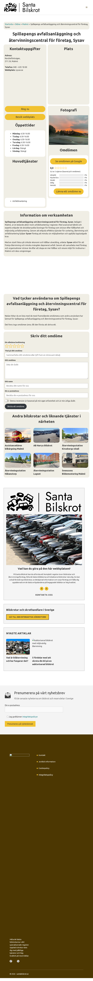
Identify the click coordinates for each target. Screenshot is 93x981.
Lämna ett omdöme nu (68, 191)
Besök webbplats (25, 116)
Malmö (25, 24)
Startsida (9, 24)
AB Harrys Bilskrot (42, 445)
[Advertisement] (25, 89)
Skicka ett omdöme (15, 406)
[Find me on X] (18, 961)
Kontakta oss (44, 595)
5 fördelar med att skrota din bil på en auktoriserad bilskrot (43, 660)
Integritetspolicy (46, 775)
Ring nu (25, 109)
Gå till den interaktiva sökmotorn (27, 617)
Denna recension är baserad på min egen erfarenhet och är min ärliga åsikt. (42, 401)
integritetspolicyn (30, 717)
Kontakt (42, 755)
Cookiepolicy (44, 768)
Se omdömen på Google (68, 161)
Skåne (17, 24)
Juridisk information (47, 762)
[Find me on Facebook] (41, 588)
